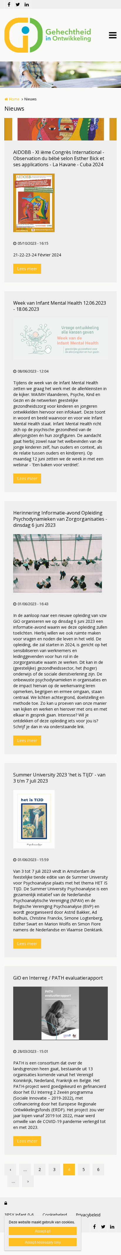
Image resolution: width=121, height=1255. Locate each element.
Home (14, 99)
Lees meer (27, 268)
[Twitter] (17, 4)
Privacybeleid (88, 1215)
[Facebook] (8, 4)
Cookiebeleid (55, 1215)
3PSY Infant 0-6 (19, 1215)
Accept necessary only (43, 1241)
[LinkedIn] (26, 4)
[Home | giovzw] (56, 35)
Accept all (43, 1230)
